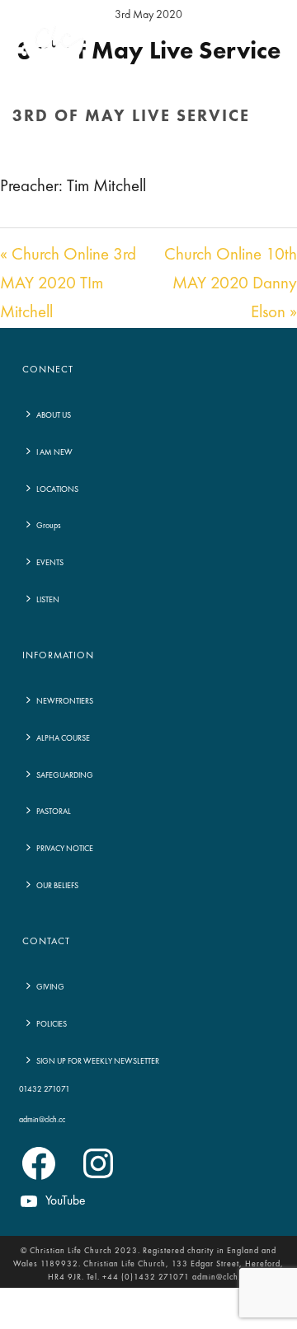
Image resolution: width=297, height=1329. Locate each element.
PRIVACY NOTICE (64, 849)
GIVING (50, 987)
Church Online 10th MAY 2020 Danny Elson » (230, 283)
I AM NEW (54, 452)
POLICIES (51, 1024)
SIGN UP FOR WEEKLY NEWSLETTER (97, 1061)
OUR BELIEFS (57, 886)
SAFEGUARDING (64, 775)
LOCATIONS (57, 489)
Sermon (109, 151)
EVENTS (50, 563)
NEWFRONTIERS (64, 701)
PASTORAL (53, 811)
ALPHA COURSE (63, 738)
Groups (48, 526)
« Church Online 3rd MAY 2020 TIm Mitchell (68, 283)
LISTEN (47, 600)
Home (65, 151)
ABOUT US (53, 415)
